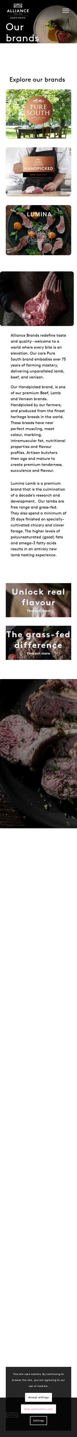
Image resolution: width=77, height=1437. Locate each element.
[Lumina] (38, 230)
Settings (38, 1420)
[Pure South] (38, 114)
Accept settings (38, 1397)
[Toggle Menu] (65, 11)
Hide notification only (38, 1409)
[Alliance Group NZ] (22, 11)
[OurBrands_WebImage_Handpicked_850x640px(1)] (38, 171)
